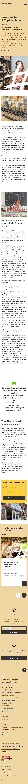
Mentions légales (6, 770)
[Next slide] (24, 595)
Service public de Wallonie (10, 749)
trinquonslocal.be (7, 708)
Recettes (4, 732)
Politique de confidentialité (9, 776)
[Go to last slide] (17, 595)
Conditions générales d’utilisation (11, 773)
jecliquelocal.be (6, 687)
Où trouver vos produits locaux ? (12, 727)
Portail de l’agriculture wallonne (12, 746)
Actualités (4, 716)
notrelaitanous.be (7, 695)
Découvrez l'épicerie (14, 498)
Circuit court (5, 719)
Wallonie (4, 751)
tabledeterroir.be (7, 703)
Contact (4, 724)
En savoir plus (14, 658)
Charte (3, 722)
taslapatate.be (6, 705)
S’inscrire (4, 735)
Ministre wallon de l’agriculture (12, 743)
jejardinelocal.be (7, 690)
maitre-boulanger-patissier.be (11, 692)
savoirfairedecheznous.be (10, 697)
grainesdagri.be (6, 684)
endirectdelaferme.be (9, 682)
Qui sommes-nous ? (8, 729)
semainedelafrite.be (8, 700)
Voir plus (4, 534)
